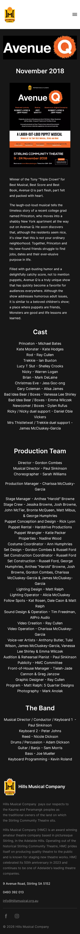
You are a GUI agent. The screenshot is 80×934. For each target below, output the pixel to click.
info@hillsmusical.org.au (20, 901)
